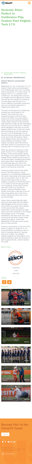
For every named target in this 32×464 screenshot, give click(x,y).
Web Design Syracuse (7, 454)
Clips (16, 271)
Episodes (16, 268)
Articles (16, 273)
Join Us (5, 434)
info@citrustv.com (6, 449)
